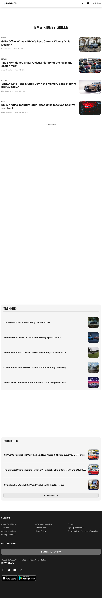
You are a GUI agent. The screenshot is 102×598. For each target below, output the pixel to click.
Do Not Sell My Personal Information (83, 531)
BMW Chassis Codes (43, 524)
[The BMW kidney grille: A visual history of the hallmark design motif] (90, 66)
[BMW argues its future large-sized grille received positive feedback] (90, 108)
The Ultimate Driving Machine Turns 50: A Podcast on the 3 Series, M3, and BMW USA (44, 470)
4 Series (4, 101)
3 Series (4, 38)
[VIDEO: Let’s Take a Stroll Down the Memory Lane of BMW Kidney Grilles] (90, 87)
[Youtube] (16, 570)
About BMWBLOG (8, 524)
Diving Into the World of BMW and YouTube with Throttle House (33, 485)
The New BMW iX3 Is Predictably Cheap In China (26, 322)
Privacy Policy (40, 531)
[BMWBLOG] (51, 563)
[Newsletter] (88, 3)
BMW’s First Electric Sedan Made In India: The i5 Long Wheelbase (34, 382)
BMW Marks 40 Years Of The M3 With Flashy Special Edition (32, 337)
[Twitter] (10, 570)
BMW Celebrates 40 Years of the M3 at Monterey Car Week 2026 (34, 352)
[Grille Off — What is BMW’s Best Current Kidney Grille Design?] (90, 44)
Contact (71, 524)
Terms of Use (40, 528)
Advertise (5, 528)
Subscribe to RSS (8, 531)
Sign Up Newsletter (76, 528)
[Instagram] (22, 570)
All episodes (50, 495)
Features (4, 59)
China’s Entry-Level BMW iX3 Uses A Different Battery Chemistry (34, 367)
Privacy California (8, 535)
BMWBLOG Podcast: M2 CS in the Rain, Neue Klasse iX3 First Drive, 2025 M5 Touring (44, 455)
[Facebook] (4, 570)
